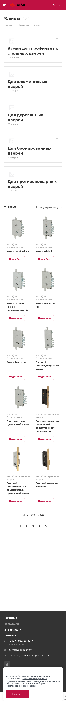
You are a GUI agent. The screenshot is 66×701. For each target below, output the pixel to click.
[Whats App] (7, 664)
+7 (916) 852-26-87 (19, 640)
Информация (12, 629)
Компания (10, 617)
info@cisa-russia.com (20, 649)
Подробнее (15, 259)
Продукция (11, 623)
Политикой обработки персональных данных (26, 679)
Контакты (10, 634)
